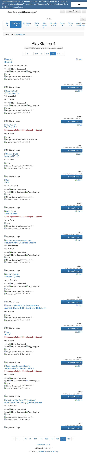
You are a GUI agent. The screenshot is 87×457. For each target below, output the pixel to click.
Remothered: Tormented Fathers (19, 368)
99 (30, 439)
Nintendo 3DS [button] (53, 24)
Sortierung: (55, 48)
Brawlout (8, 61)
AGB (48, 444)
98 (26, 439)
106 (58, 53)
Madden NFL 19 (11, 156)
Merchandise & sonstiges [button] (80, 24)
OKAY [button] (79, 4)
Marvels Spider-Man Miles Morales (20, 242)
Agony (7, 334)
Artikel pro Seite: (40, 48)
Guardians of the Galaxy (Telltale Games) (23, 402)
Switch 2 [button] (70, 24)
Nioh (6, 182)
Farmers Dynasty (12, 276)
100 (35, 439)
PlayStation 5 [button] (27, 24)
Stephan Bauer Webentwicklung (48, 451)
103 (42, 53)
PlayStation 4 (20, 34)
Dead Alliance (10, 213)
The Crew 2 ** (10, 126)
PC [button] (7, 23)
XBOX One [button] (37, 24)
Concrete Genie (11, 93)
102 (36, 53)
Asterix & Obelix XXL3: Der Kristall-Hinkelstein (25, 307)
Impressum (41, 444)
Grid (31, 48)
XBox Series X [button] (44, 25)
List (27, 48)
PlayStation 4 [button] (16, 24)
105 (53, 53)
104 (47, 53)
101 (41, 439)
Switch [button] (62, 23)
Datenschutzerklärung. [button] (14, 7)
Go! (83, 19)
